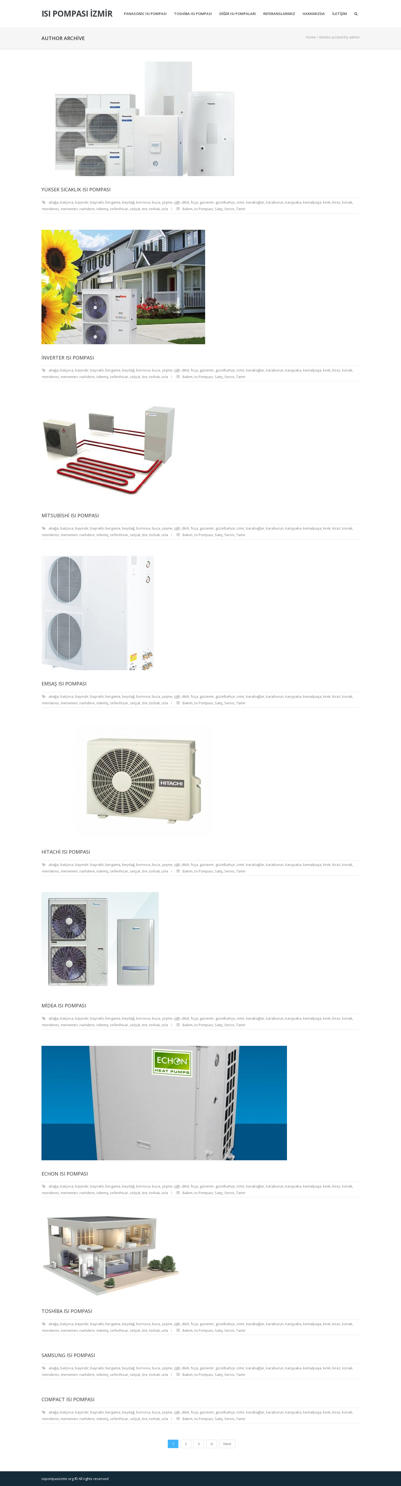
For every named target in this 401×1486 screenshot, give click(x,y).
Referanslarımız (279, 13)
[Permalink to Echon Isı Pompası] (200, 1103)
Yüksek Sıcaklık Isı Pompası (75, 189)
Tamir (241, 208)
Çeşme (167, 202)
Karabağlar (255, 202)
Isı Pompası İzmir (76, 14)
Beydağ (128, 202)
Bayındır (82, 202)
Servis (229, 208)
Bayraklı (97, 202)
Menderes (50, 208)
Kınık (327, 202)
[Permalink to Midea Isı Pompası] (200, 942)
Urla (164, 208)
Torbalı (154, 208)
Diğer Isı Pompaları (237, 13)
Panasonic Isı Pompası (145, 13)
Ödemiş (102, 208)
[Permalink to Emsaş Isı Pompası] (200, 613)
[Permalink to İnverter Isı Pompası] (200, 287)
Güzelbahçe (225, 202)
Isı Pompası (203, 208)
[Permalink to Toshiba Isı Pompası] (200, 1256)
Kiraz (336, 202)
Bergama (112, 202)
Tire (145, 208)
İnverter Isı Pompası (67, 357)
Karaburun (275, 202)
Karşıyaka (293, 202)
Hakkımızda (314, 13)
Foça (194, 202)
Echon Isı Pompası (64, 1173)
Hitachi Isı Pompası (65, 851)
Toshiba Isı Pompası (193, 13)
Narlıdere (87, 208)
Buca (156, 202)
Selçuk (135, 208)
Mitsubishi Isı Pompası (70, 515)
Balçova (66, 202)
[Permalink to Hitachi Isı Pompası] (200, 781)
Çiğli (177, 202)
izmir (240, 202)
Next (227, 1443)
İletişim (339, 13)
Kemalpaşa (312, 202)
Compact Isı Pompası (67, 1399)
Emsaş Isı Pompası (63, 683)
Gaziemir (207, 202)
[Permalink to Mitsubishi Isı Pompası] (200, 450)
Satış (219, 208)
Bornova (143, 202)
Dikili (185, 202)
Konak (347, 202)
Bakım (187, 208)
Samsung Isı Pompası (68, 1355)
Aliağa (54, 202)
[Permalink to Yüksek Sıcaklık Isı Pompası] (200, 119)
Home (311, 37)
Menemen (69, 208)
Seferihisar (119, 208)
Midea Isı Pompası (63, 1005)
